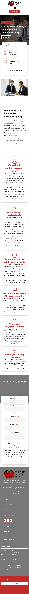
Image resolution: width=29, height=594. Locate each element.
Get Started (6, 37)
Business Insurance (10, 515)
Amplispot (18, 567)
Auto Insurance (9, 504)
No (15, 445)
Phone (14, 416)
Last (14, 412)
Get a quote (14, 11)
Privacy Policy (7, 569)
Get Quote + (14, 583)
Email (14, 424)
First (14, 405)
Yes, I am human (15, 447)
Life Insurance (9, 510)
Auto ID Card (7, 531)
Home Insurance (9, 512)
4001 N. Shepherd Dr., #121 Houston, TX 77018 (16, 488)
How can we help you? (14, 432)
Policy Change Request (10, 534)
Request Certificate (9, 539)
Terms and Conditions (19, 569)
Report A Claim (8, 536)
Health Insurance (9, 507)
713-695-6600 (16, 493)
